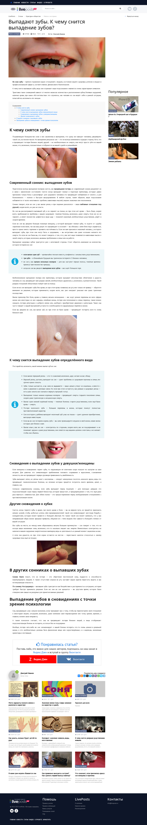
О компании (78, 803)
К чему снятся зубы (23, 108)
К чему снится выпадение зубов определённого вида (38, 112)
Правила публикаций (48, 806)
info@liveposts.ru (113, 803)
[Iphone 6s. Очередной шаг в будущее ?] (123, 104)
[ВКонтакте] (79, 676)
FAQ (43, 814)
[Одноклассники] (81, 676)
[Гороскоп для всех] (90, 689)
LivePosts (11, 16)
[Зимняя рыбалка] (123, 151)
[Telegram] (104, 676)
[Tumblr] (93, 676)
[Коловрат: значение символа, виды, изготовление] (57, 724)
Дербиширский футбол (117, 139)
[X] (87, 676)
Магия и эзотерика (14, 34)
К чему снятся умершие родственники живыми (90, 739)
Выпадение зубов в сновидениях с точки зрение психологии (37, 120)
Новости (24, 3)
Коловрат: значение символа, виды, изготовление (55, 739)
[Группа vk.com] (130, 9)
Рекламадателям (80, 808)
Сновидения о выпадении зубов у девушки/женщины (38, 114)
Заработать (47, 819)
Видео (39, 3)
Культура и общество (33, 16)
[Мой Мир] (84, 676)
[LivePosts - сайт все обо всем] (27, 9)
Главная (16, 3)
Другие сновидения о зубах (29, 116)
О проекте (48, 3)
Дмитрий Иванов (59, 34)
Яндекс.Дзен (40, 652)
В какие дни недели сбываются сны (22, 773)
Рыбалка (111, 158)
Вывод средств (47, 808)
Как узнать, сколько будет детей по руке (23, 739)
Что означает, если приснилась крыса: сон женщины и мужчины (90, 774)
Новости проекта (80, 806)
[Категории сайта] (13, 9)
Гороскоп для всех (82, 703)
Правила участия (47, 803)
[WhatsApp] (98, 676)
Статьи (33, 3)
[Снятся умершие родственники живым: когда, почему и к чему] (90, 724)
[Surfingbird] (90, 676)
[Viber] (95, 676)
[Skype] (101, 676)
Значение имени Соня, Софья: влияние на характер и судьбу (56, 704)
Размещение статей (48, 811)
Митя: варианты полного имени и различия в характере (21, 704)
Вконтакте (75, 652)
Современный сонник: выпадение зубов (34, 110)
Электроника (112, 111)
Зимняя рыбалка (114, 161)
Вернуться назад (132, 16)
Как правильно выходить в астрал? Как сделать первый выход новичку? (56, 774)
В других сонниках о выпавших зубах (29, 118)
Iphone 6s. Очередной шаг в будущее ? (122, 115)
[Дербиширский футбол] (123, 129)
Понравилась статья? (59, 644)
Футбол (111, 135)
